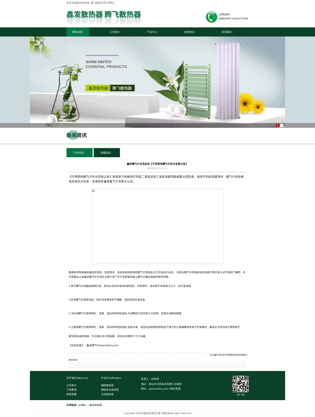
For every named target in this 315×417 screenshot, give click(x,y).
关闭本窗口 (241, 355)
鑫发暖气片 (111, 181)
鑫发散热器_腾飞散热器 (90, 2)
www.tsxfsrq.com (109, 345)
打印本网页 (228, 355)
